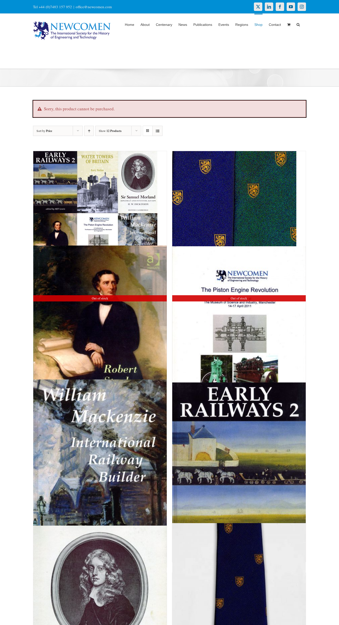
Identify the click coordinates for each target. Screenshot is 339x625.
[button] (298, 24)
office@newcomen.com (94, 6)
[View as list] (157, 131)
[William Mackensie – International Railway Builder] (100, 480)
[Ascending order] (89, 131)
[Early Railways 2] (239, 477)
